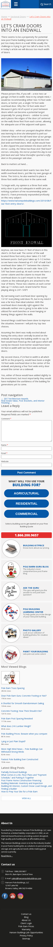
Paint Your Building (35, 651)
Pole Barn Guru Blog (36, 566)
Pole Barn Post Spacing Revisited (17, 718)
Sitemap (26, 938)
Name (4, 445)
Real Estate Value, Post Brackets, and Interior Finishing (22, 401)
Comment (6, 418)
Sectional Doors (18, 16)
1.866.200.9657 (26, 535)
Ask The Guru (31, 587)
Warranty (26, 929)
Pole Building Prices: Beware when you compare (24, 733)
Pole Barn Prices (26, 926)
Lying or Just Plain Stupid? (13, 741)
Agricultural (26, 493)
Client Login (26, 923)
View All (26, 798)
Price (33, 545)
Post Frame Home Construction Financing (21, 780)
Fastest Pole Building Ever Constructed (19, 759)
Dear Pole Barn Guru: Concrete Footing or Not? (24, 695)
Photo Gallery (32, 630)
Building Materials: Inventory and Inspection (22, 783)
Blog (26, 917)
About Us (26, 920)
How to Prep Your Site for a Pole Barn (19, 791)
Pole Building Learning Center (33, 610)
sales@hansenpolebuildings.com (26, 878)
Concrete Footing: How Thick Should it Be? (21, 711)
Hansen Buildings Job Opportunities (26, 932)
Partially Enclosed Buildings (14, 772)
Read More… (7, 856)
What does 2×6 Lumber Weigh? (16, 726)
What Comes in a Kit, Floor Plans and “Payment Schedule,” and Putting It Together (24, 776)
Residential (26, 503)
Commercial (26, 514)
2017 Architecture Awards (14, 398)
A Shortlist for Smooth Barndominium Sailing (22, 703)
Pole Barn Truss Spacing (12, 688)
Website (5, 461)
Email (4, 453)
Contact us (26, 914)
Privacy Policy (26, 935)
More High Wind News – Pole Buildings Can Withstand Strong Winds (22, 750)
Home (4, 16)
